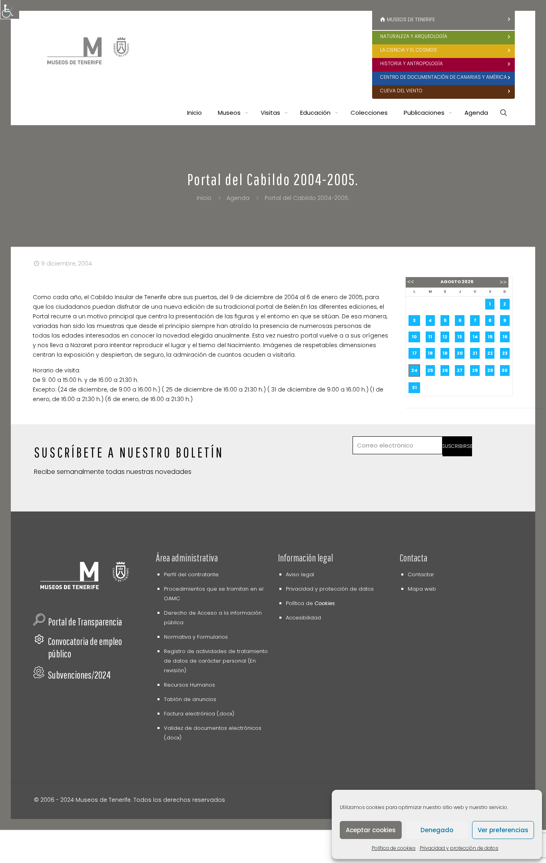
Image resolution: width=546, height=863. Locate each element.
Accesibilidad (303, 617)
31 (414, 387)
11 (430, 337)
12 (444, 337)
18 (430, 353)
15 (490, 337)
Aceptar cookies (371, 830)
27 (459, 370)
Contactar (421, 574)
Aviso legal (300, 574)
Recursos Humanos (189, 685)
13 (459, 337)
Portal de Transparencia (85, 621)
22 (490, 353)
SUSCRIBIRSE (457, 446)
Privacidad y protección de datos (459, 848)
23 (505, 353)
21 (474, 353)
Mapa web (422, 589)
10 (414, 337)
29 (490, 370)
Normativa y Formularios (196, 637)
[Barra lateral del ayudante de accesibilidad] (9, 9)
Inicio (204, 198)
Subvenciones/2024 (79, 675)
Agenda (238, 198)
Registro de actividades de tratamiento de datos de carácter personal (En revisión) (216, 660)
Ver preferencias (503, 830)
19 (444, 353)
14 (475, 337)
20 (460, 353)
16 (504, 337)
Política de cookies (394, 848)
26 (445, 370)
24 (414, 370)
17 (414, 353)
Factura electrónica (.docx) (199, 713)
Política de (310, 603)
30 (505, 370)
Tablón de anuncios (190, 699)
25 (430, 370)
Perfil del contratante (191, 574)
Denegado (436, 830)
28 (475, 370)
